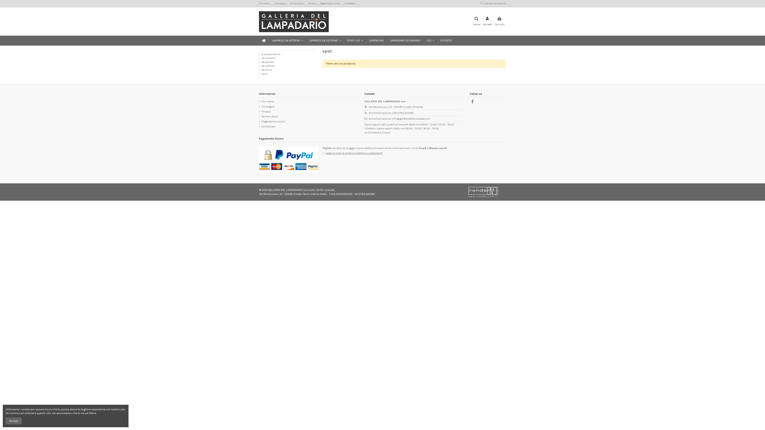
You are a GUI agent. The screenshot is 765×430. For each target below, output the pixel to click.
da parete (267, 62)
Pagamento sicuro (330, 3)
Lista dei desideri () (494, 3)
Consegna (280, 3)
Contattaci (350, 3)
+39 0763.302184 (403, 113)
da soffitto (268, 66)
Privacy (312, 3)
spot (264, 73)
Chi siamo (265, 3)
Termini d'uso (297, 3)
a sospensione (270, 54)
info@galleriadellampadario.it (411, 118)
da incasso (268, 58)
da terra (266, 69)
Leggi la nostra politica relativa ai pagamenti (353, 153)
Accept (13, 421)
